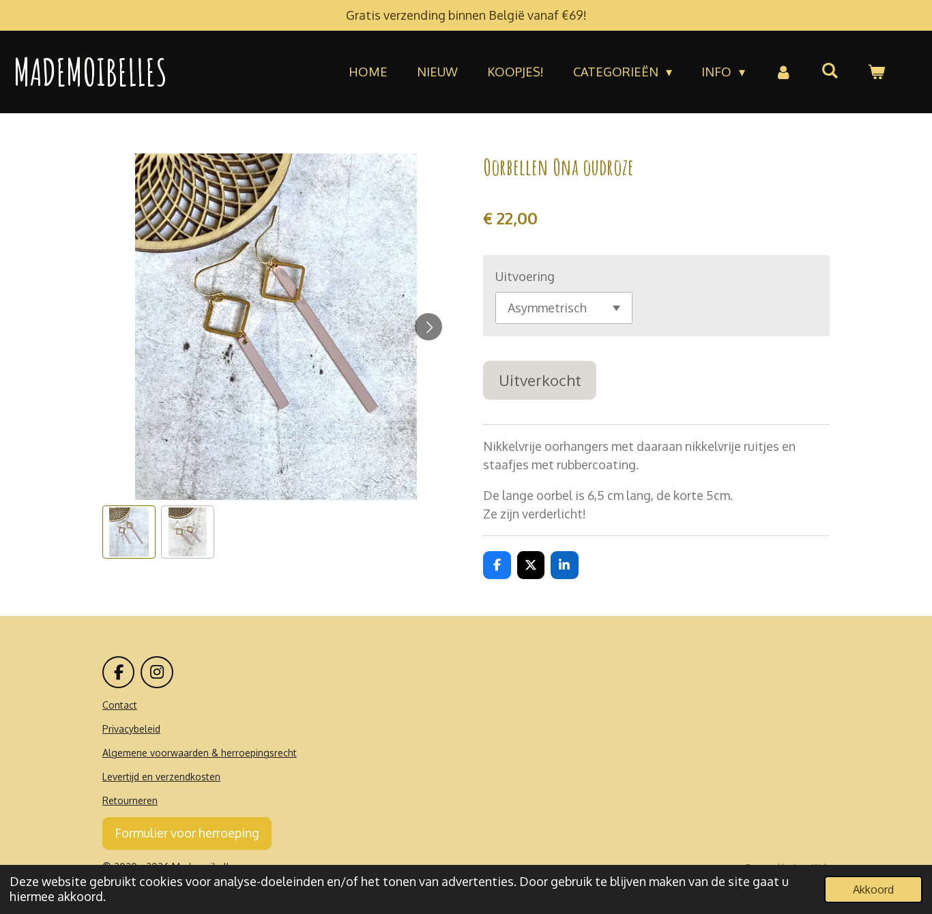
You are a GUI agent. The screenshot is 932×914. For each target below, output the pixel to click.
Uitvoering (525, 276)
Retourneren (130, 800)
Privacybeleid (131, 729)
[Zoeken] (830, 70)
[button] (129, 532)
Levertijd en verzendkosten (161, 776)
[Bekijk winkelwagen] (876, 72)
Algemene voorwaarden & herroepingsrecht (199, 752)
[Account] (783, 72)
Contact (119, 705)
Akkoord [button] (873, 889)
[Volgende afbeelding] (428, 326)
